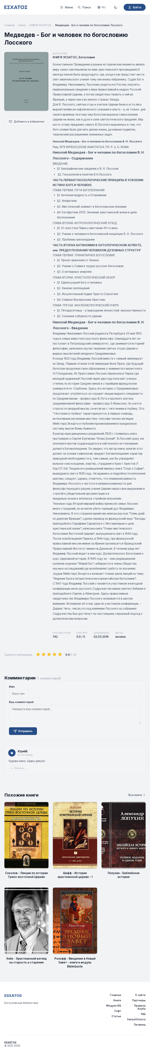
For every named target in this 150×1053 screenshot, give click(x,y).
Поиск (86, 7)
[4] (54, 654)
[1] (38, 654)
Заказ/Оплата (136, 1019)
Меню (69, 7)
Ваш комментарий (21, 702)
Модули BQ (113, 1005)
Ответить (19, 768)
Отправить (25, 731)
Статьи (116, 1016)
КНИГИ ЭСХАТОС (40, 25)
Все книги (135, 795)
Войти (137, 7)
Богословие (87, 57)
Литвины (140, 1024)
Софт (117, 1010)
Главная (9, 25)
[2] (43, 654)
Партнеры (139, 1000)
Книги (22, 25)
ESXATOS (13, 995)
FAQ (143, 1014)
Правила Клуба (140, 1007)
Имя (12, 686)
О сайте (140, 995)
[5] (60, 654)
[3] (49, 654)
